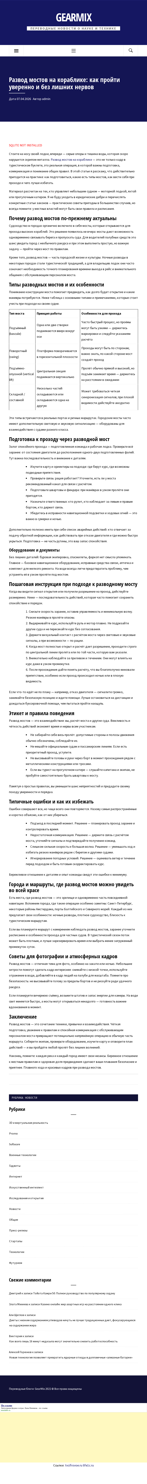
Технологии (16, 1252)
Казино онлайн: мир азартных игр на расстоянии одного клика (81, 1304)
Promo (13, 1133)
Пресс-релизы (18, 1230)
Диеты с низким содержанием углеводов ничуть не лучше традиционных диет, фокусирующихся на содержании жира (72, 1322)
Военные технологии (22, 1155)
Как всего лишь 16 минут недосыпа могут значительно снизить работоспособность (63, 1341)
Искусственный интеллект (26, 1187)
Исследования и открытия (26, 1198)
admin (46, 99)
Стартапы (15, 1241)
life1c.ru (88, 1465)
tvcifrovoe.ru (73, 1465)
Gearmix (73, 17)
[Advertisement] (73, 1437)
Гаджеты (14, 1165)
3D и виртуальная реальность (28, 1122)
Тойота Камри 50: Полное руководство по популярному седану (74, 1293)
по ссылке (43, 1408)
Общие (13, 1219)
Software (14, 1144)
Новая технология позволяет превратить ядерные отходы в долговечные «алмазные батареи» (70, 1357)
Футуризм (15, 1263)
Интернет (15, 1176)
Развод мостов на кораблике (71, 159)
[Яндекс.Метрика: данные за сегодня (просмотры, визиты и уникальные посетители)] (40, 1476)
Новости (31, 1097)
